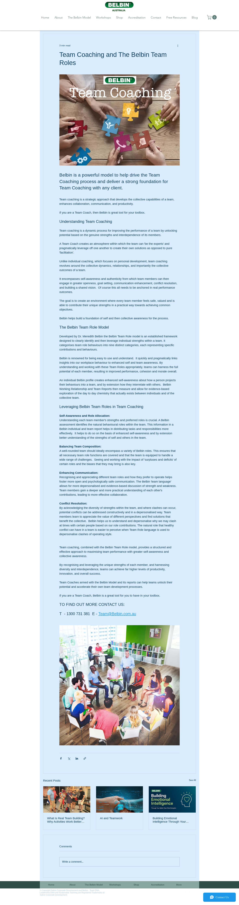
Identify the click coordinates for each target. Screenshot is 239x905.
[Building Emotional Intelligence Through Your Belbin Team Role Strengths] (172, 799)
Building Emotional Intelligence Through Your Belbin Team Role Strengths (171, 820)
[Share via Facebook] (60, 758)
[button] (212, 17)
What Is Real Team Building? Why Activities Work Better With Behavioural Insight (66, 820)
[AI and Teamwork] (119, 799)
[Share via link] (84, 758)
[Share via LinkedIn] (76, 758)
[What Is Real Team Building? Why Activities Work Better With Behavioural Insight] (66, 799)
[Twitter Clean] (189, 891)
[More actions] (178, 46)
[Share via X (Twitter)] (68, 758)
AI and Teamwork (111, 818)
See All (192, 780)
